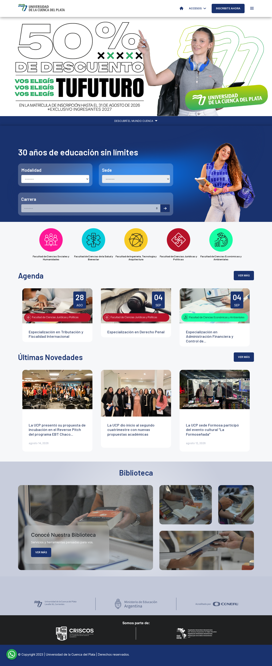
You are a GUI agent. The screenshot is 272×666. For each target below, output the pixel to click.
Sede (107, 170)
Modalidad (31, 170)
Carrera (28, 199)
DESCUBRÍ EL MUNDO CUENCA (134, 120)
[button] (20, 66)
